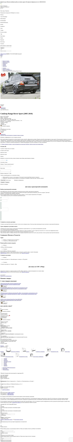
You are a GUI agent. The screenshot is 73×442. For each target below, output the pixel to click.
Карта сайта (5, 368)
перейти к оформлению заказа (6, 419)
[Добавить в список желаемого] (0, 110)
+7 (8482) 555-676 (9, 393)
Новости (5, 365)
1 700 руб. (4, 286)
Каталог (5, 362)
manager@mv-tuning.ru (16, 402)
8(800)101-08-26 (3, 253)
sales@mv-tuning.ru (25, 253)
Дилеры (4, 65)
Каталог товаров (6, 60)
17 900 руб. (5, 303)
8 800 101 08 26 (3, 53)
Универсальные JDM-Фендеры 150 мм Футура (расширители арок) (13, 288)
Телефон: (2, 414)
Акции (5, 363)
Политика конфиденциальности (9, 367)
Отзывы (4, 64)
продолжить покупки (19, 419)
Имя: (1, 430)
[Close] (0, 338)
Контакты (5, 66)
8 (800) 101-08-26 (11, 392)
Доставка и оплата (7, 361)
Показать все (2, 107)
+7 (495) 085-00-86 (10, 394)
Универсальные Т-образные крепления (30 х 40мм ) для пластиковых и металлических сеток (18, 294)
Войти (1, 54)
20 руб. (4, 297)
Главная (5, 358)
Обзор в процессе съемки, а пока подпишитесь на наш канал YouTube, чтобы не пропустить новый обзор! (22, 144)
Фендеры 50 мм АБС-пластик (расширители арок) (10, 284)
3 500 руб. (4, 290)
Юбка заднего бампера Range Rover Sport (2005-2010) (10, 300)
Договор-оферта (6, 369)
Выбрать (2, 345)
